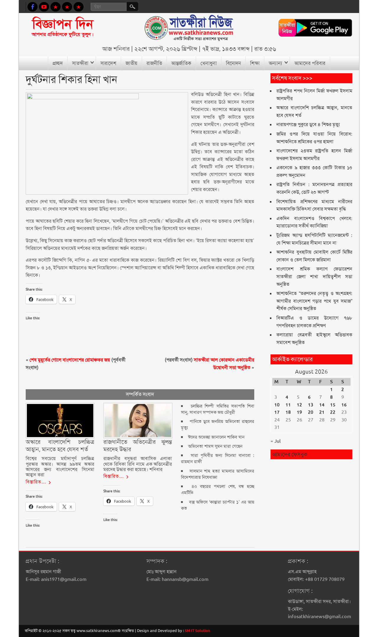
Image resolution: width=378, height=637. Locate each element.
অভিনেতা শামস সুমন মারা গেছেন (215, 446)
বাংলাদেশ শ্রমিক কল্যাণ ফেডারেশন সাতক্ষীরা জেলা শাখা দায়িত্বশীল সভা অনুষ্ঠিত (314, 276)
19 (299, 412)
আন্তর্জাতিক (181, 63)
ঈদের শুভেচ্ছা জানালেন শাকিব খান (216, 437)
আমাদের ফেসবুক (289, 454)
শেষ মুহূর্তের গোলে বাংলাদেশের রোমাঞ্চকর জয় (70, 360)
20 (310, 412)
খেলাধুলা (209, 63)
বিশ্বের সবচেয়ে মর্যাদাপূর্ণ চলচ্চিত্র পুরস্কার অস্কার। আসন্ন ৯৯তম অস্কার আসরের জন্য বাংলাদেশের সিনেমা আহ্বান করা (60, 466)
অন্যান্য (275, 63)
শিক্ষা (255, 63)
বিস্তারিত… (36, 482)
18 (288, 412)
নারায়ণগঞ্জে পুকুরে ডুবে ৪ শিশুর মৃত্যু (308, 124)
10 (277, 405)
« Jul (276, 441)
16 (344, 405)
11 (288, 405)
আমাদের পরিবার (309, 63)
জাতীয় (131, 63)
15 (332, 405)
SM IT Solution (197, 630)
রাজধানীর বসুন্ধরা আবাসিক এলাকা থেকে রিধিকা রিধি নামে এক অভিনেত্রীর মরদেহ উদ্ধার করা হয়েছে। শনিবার (137, 464)
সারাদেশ (108, 63)
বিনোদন (233, 63)
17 (277, 412)
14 (322, 405)
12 (299, 405)
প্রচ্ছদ (58, 63)
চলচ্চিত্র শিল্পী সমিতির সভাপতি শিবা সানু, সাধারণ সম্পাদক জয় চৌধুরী (217, 409)
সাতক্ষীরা (80, 63)
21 (322, 412)
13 (310, 405)
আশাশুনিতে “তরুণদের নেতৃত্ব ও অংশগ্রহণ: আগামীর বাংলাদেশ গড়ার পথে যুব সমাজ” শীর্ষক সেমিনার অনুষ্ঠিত (314, 301)
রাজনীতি (154, 63)
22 (332, 412)
